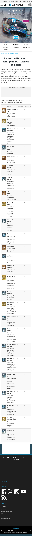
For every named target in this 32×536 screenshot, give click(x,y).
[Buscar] (26, 5)
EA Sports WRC (16, 10)
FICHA (5, 44)
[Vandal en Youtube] (23, 491)
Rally (15, 14)
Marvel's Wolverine (27, 1)
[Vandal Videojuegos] (16, 4)
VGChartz (3, 523)
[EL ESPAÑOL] (30, 4)
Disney (12, 1)
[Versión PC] (14, 20)
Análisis (16, 47)
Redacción (3, 506)
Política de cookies (5, 518)
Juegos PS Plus (18, 1)
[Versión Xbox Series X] (16, 24)
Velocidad (21, 14)
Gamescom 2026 (6, 1)
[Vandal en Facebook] (4, 491)
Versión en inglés (16, 528)
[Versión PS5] (18, 20)
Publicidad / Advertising (6, 511)
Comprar (25, 21)
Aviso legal (3, 516)
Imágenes (26, 47)
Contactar (3, 509)
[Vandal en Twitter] (10, 491)
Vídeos (5, 50)
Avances (5, 47)
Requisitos (16, 44)
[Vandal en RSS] (4, 497)
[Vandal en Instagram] (17, 491)
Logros (16, 37)
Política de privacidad (6, 513)
